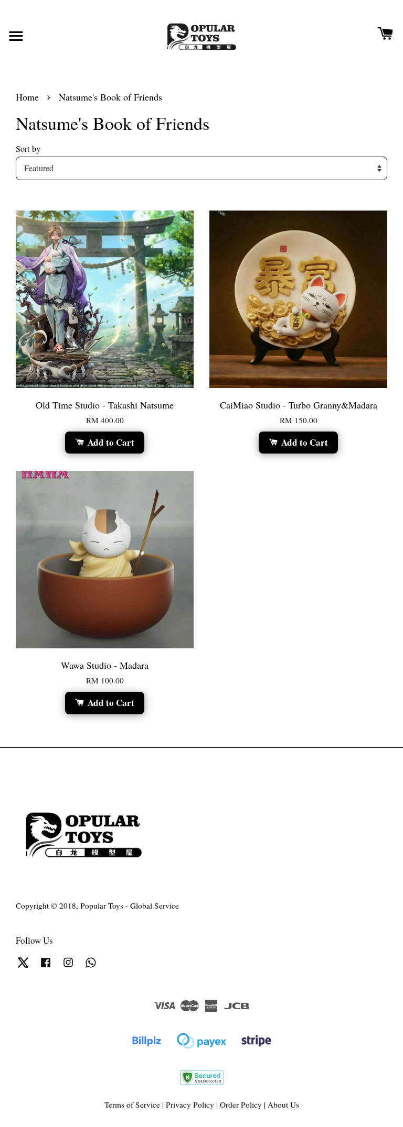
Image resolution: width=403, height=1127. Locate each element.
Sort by (28, 148)
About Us (283, 1104)
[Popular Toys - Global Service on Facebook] (45, 967)
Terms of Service (132, 1104)
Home (27, 97)
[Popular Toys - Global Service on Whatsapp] (90, 967)
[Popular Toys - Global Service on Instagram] (68, 967)
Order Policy (241, 1104)
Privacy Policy (190, 1104)
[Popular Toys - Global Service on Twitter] (23, 967)
